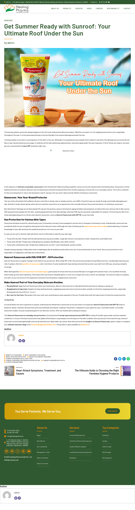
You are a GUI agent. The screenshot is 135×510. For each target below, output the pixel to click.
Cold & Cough (106, 447)
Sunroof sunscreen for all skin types (19, 358)
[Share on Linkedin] (124, 359)
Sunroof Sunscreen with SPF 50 (54, 360)
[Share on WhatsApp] (128, 359)
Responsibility (113, 8)
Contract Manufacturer (77, 435)
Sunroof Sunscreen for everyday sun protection (23, 360)
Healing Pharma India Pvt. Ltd (21, 457)
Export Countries (42, 463)
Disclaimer (73, 458)
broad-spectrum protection (16, 357)
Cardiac (104, 441)
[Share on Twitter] (120, 359)
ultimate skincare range (14, 362)
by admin (9, 42)
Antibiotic (105, 435)
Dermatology (106, 452)
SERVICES (79, 8)
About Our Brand (42, 458)
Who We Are (41, 441)
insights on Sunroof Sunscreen (40, 357)
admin (21, 335)
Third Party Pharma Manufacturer (81, 441)
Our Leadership (42, 447)
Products (67, 8)
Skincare (8, 20)
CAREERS (99, 8)
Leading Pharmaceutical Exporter (81, 452)
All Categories (107, 458)
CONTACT (127, 8)
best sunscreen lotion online (35, 355)
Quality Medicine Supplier (78, 447)
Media (89, 8)
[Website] (23, 340)
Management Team (43, 452)
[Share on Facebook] (115, 359)
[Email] (20, 340)
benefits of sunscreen (14, 355)
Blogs (39, 435)
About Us (55, 8)
